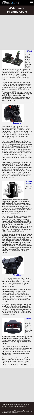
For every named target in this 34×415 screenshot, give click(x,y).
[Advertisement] (17, 32)
